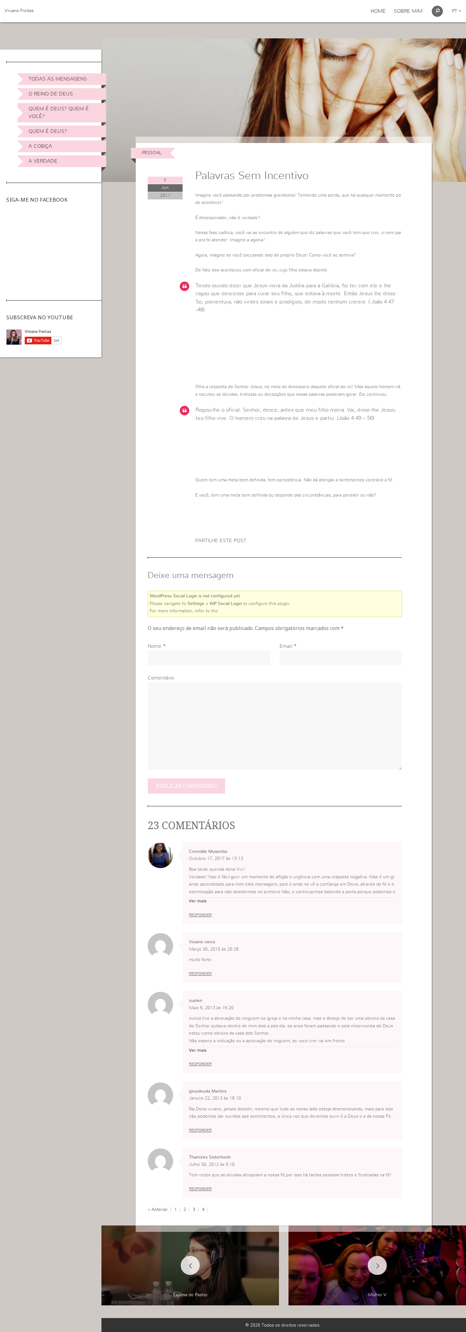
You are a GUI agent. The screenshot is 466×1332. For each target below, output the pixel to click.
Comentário (161, 677)
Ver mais (198, 901)
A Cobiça (40, 146)
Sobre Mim (408, 11)
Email (286, 646)
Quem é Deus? (48, 131)
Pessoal (151, 153)
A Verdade (43, 161)
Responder (200, 915)
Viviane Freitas (19, 11)
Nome (154, 646)
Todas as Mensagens (58, 78)
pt (455, 11)
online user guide (239, 611)
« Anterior (158, 1209)
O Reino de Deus (51, 93)
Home (378, 11)
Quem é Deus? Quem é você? (59, 112)
